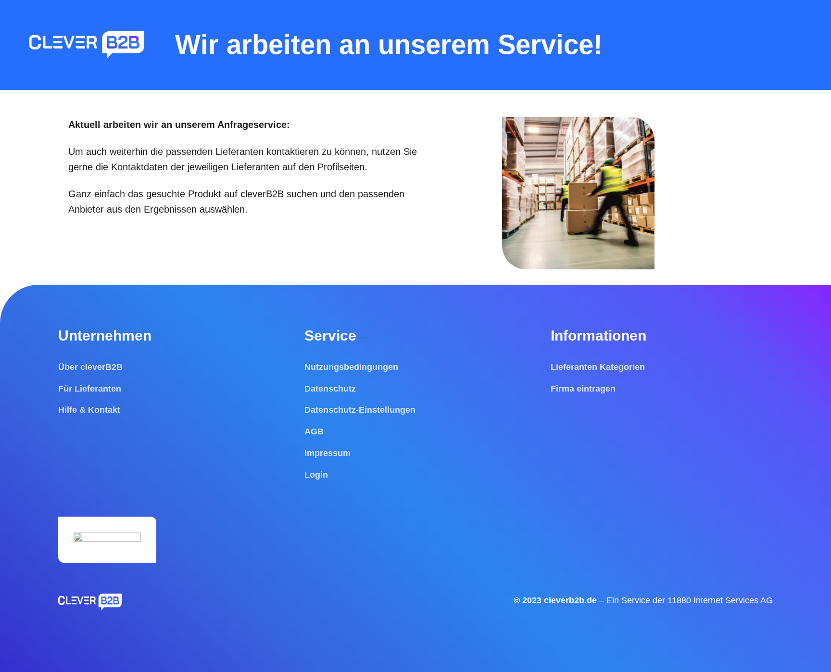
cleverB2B (263, 194)
